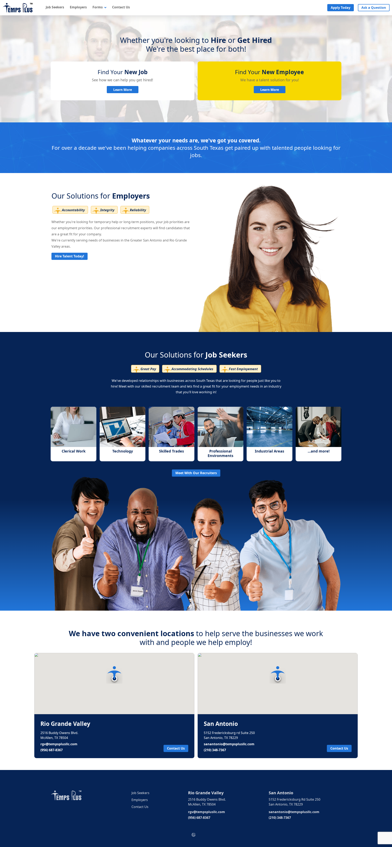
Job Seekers (55, 7)
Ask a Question (373, 7)
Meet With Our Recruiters (196, 473)
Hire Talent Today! (69, 256)
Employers (78, 7)
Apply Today (340, 7)
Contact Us (121, 7)
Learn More (122, 89)
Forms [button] (98, 7)
